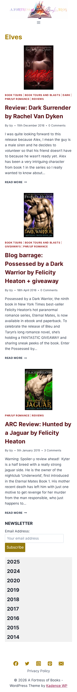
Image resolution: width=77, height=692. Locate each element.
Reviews (38, 98)
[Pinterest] (50, 663)
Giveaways (13, 246)
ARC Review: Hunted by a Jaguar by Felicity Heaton (38, 433)
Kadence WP (56, 686)
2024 (13, 571)
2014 (13, 637)
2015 (13, 628)
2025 (13, 562)
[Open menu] (38, 22)
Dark (66, 95)
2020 (13, 581)
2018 (13, 599)
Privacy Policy (38, 671)
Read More (16, 182)
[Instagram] (39, 663)
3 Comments (52, 450)
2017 (13, 609)
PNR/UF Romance (17, 98)
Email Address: (17, 531)
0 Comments (57, 125)
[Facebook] (16, 663)
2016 (13, 618)
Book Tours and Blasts (42, 95)
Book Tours (13, 95)
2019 (13, 590)
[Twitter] (27, 663)
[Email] (61, 663)
